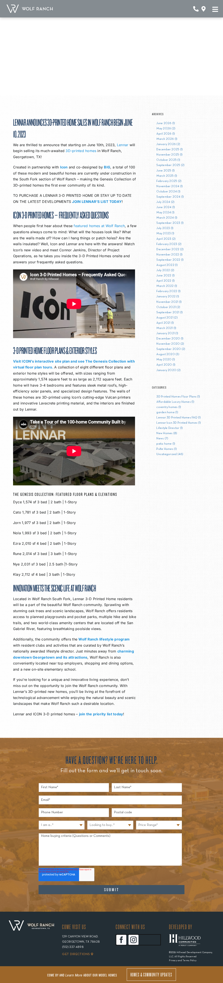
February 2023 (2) (168, 244)
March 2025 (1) (166, 176)
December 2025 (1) (169, 149)
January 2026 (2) (168, 144)
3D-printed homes (81, 151)
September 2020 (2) (170, 349)
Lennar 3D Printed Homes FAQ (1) (178, 417)
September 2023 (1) (170, 223)
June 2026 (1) (165, 123)
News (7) (162, 438)
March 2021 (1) (166, 328)
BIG (107, 167)
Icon (64, 167)
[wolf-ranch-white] (30, 6)
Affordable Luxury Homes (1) (175, 402)
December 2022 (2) (170, 249)
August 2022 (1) (167, 265)
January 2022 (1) (167, 296)
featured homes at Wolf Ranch (99, 226)
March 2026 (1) (166, 139)
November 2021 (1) (169, 302)
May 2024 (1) (165, 212)
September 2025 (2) (170, 165)
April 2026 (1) (165, 133)
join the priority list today (101, 714)
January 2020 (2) (168, 370)
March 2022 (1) (166, 286)
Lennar (122, 145)
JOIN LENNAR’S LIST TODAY (97, 201)
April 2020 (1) (165, 364)
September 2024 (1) (170, 196)
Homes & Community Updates (151, 974)
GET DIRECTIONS (76, 954)
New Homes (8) (166, 433)
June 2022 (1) (165, 275)
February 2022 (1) (168, 291)
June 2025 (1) (165, 170)
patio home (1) (165, 443)
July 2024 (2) (165, 202)
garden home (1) (167, 412)
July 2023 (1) (164, 228)
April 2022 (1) (165, 280)
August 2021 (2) (167, 317)
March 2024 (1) (166, 217)
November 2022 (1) (169, 254)
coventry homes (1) (168, 407)
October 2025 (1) (168, 160)
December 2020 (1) (169, 338)
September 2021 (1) (169, 312)
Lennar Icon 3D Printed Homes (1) (178, 422)
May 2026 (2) (165, 128)
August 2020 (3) (167, 354)
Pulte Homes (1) (166, 449)
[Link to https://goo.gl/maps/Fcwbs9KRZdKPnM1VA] (203, 9)
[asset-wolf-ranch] (31, 925)
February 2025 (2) (168, 181)
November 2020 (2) (170, 344)
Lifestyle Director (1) (169, 428)
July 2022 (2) (165, 270)
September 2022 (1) (170, 260)
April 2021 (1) (165, 323)
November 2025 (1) (169, 154)
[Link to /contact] (196, 9)
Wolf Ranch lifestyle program (104, 639)
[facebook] (121, 940)
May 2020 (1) (165, 359)
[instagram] (133, 940)
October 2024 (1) (168, 191)
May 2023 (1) (165, 233)
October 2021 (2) (168, 307)
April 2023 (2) (166, 239)
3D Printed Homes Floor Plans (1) (178, 396)
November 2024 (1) (169, 186)
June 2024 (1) (165, 207)
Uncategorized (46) (169, 454)
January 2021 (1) (167, 333)
